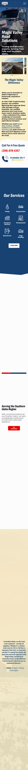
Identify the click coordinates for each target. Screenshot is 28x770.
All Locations (14, 428)
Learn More (14, 245)
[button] (4, 66)
